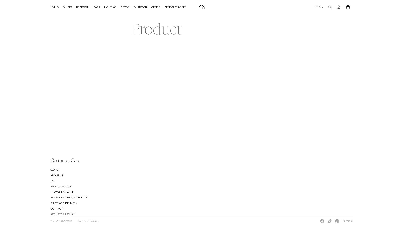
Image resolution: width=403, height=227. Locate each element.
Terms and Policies (87, 221)
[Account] (338, 7)
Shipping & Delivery (63, 203)
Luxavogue (66, 221)
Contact (56, 208)
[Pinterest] (337, 221)
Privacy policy (60, 186)
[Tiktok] (329, 221)
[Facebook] (322, 221)
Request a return (62, 214)
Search (55, 170)
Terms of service (62, 192)
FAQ (52, 181)
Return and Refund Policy (69, 197)
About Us (56, 175)
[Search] (330, 7)
